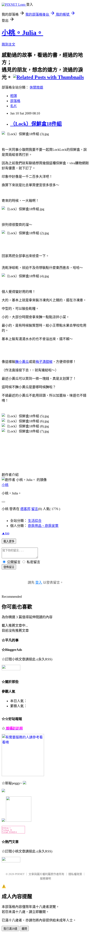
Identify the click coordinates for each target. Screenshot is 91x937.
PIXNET (20, 874)
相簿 (13, 96)
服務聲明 (45, 878)
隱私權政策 (75, 874)
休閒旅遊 (36, 87)
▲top (5, 533)
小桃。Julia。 (22, 32)
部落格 (15, 101)
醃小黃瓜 (22, 361)
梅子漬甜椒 (44, 361)
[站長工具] (13, 832)
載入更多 (8, 541)
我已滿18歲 (10, 928)
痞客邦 (25, 509)
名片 (13, 106)
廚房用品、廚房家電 (43, 526)
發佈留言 (8, 567)
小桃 (5, 485)
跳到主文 (8, 44)
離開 (24, 928)
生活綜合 (34, 520)
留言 (34, 509)
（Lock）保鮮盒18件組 (36, 124)
